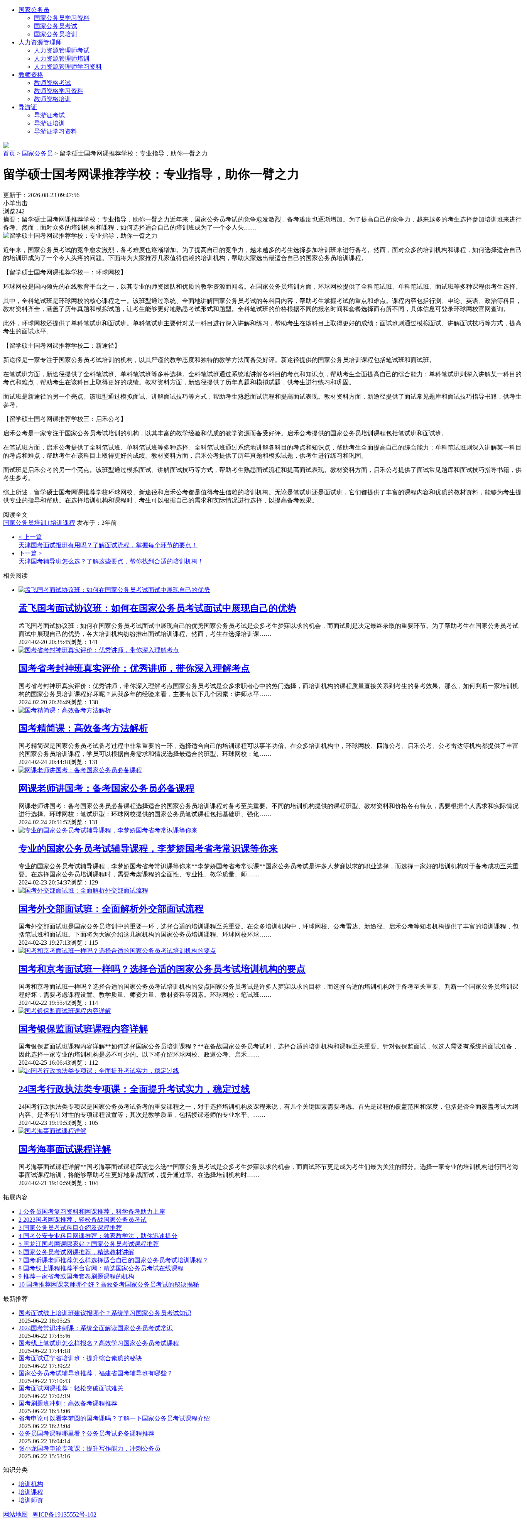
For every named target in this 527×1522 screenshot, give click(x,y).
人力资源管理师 (40, 42)
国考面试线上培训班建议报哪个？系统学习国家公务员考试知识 (105, 1313)
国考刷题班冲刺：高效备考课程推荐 (68, 1403)
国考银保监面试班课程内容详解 (83, 1029)
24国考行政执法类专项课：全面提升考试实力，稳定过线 (134, 1089)
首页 (9, 153)
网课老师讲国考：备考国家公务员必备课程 (106, 788)
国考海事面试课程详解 (65, 1149)
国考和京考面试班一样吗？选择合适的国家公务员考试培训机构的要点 (162, 969)
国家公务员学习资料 (62, 18)
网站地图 (15, 1514)
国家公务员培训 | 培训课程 (39, 522)
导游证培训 (49, 123)
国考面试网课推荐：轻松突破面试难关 (71, 1388)
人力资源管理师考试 (62, 50)
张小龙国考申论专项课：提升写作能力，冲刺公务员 (89, 1448)
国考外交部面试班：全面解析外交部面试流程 (111, 909)
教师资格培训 (52, 99)
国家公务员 (34, 10)
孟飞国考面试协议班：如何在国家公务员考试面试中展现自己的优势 (157, 608)
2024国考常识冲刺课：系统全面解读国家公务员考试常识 (96, 1328)
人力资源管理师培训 (62, 58)
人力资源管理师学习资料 (68, 66)
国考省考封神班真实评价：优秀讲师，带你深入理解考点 (134, 668)
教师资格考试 (52, 82)
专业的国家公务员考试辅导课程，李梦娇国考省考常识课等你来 (148, 849)
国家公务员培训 (55, 34)
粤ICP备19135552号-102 (64, 1514)
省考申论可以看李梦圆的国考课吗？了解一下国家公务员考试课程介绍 (114, 1418)
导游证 (28, 107)
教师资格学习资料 (58, 91)
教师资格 (31, 74)
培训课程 (31, 1492)
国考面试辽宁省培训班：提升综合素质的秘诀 (80, 1358)
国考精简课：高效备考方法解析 (83, 728)
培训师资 (31, 1500)
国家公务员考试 (55, 26)
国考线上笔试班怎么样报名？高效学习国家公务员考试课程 (99, 1343)
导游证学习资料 (55, 131)
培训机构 (31, 1484)
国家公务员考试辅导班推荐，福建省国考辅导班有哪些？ (96, 1373)
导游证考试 (49, 115)
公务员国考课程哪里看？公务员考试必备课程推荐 (86, 1433)
